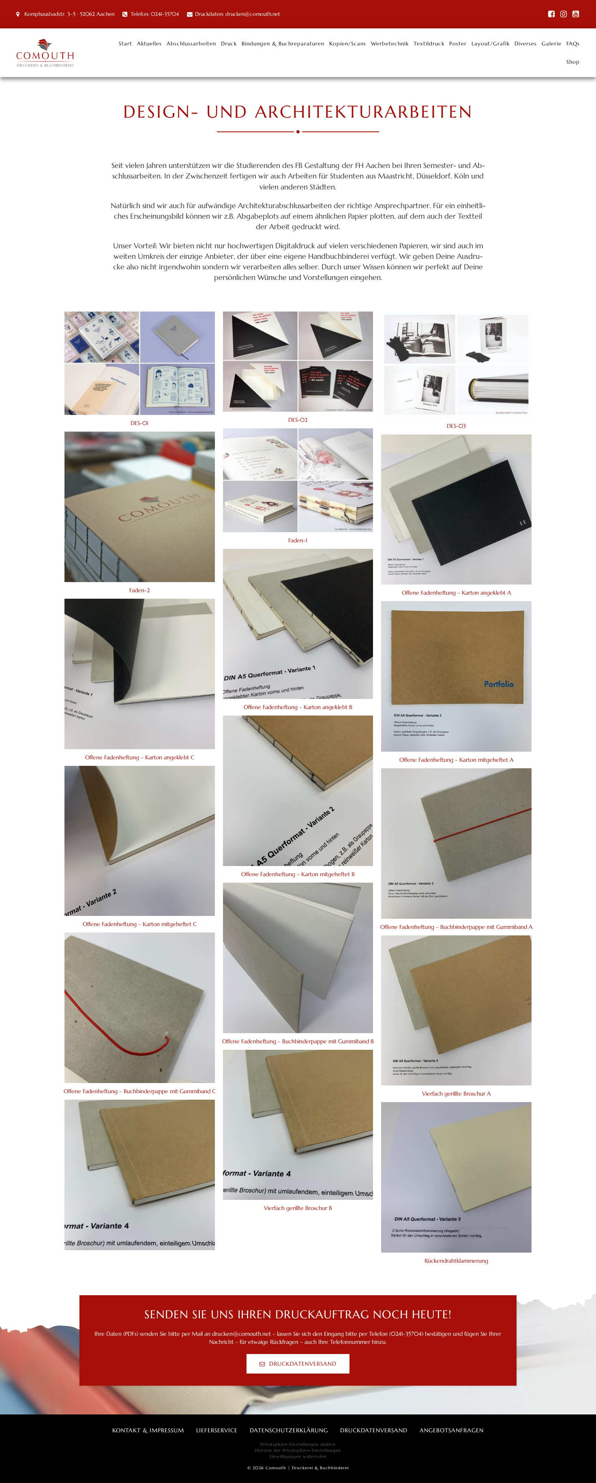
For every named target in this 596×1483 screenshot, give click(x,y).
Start (125, 43)
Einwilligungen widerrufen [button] (298, 1456)
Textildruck (429, 43)
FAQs (573, 43)
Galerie (552, 43)
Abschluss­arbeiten (191, 43)
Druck (229, 43)
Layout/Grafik (491, 43)
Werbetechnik (390, 43)
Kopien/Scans (347, 43)
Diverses (526, 43)
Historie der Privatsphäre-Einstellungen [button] (298, 1450)
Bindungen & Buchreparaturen (283, 43)
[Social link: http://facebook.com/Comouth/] (551, 14)
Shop (573, 61)
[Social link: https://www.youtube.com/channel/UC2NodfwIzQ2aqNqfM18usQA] (576, 14)
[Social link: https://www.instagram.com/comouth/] (563, 14)
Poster (458, 43)
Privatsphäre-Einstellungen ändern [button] (298, 1444)
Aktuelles (149, 43)
